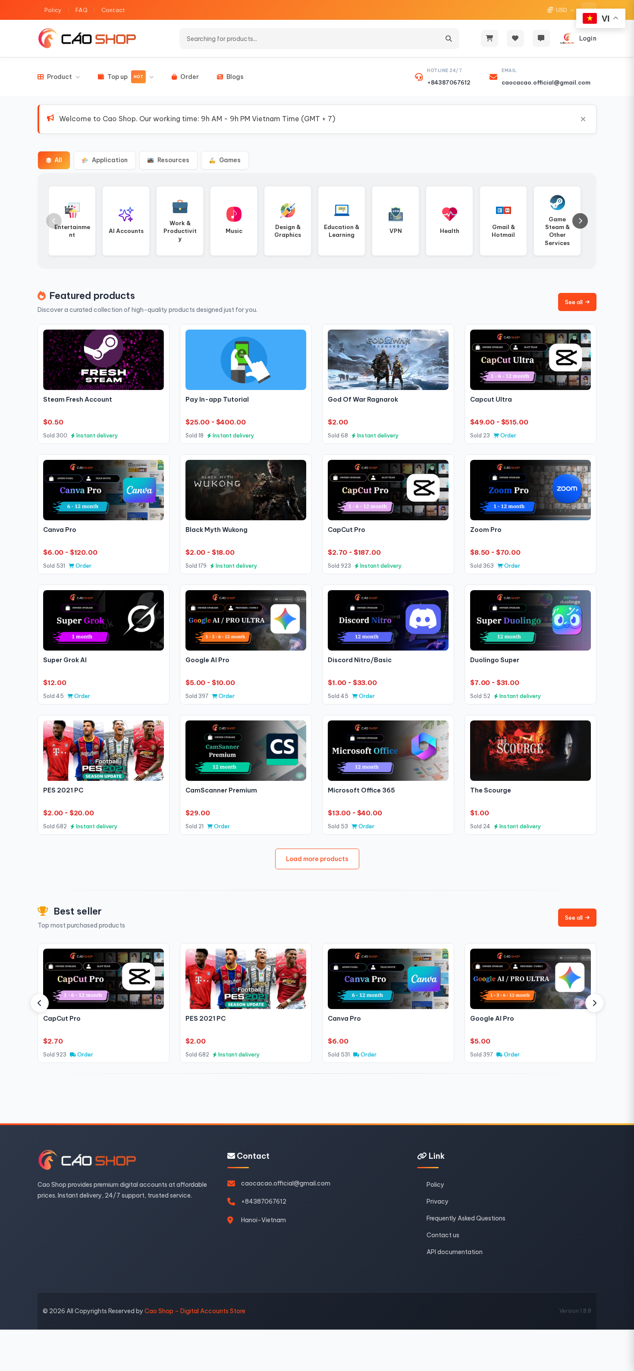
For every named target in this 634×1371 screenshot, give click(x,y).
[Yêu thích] (153, 340)
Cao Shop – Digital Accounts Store (194, 1311)
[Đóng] (583, 119)
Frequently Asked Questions (466, 1218)
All (58, 160)
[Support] (541, 38)
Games (230, 160)
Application (110, 160)
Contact (113, 9)
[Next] (594, 1003)
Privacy (438, 1201)
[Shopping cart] (489, 38)
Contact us (443, 1235)
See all (574, 302)
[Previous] (40, 1003)
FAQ (81, 9)
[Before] (54, 221)
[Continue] (580, 221)
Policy (53, 9)
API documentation (455, 1252)
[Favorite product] (515, 38)
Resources (173, 160)
